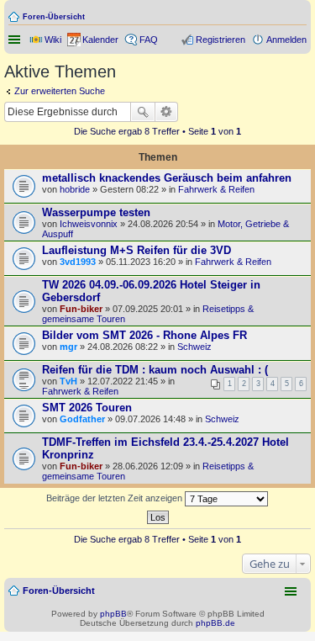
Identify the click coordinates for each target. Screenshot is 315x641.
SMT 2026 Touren (87, 407)
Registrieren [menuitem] (220, 39)
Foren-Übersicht (54, 17)
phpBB (113, 613)
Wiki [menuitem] (53, 39)
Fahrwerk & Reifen (216, 189)
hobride (75, 189)
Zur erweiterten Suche (59, 91)
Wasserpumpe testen (96, 212)
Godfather (82, 419)
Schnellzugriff (16, 39)
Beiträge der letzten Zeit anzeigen (115, 498)
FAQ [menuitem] (148, 39)
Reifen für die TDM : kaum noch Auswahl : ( (155, 369)
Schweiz (194, 347)
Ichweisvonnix (89, 224)
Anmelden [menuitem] (286, 39)
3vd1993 (78, 262)
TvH (68, 381)
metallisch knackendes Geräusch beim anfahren (166, 178)
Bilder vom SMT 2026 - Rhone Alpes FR (144, 335)
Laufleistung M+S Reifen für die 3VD (136, 250)
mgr (68, 347)
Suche (142, 112)
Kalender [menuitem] (100, 39)
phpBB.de (215, 623)
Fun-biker (81, 309)
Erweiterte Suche (166, 112)
